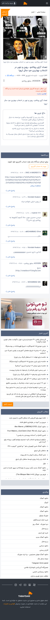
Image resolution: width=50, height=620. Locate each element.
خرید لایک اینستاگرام (40, 520)
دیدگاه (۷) (10, 75)
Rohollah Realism (34, 197)
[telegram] (20, 584)
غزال (44, 463)
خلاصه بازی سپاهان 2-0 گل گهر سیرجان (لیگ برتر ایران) (26, 379)
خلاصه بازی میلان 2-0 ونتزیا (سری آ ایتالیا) (30, 366)
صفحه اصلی (41, 12)
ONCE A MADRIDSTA (33, 173)
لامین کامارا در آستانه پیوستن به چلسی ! (31, 435)
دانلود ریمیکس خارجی (40, 572)
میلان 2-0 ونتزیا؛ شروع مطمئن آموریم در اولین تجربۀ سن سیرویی (25, 351)
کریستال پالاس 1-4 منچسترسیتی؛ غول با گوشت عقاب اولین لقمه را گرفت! (25, 340)
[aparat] (34, 584)
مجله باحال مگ (42, 559)
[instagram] (15, 584)
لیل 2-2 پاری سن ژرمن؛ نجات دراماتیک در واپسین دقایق (26, 383)
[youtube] (25, 584)
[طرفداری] (28, 3)
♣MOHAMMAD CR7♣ (33, 232)
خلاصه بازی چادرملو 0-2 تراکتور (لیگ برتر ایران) (29, 374)
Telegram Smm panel (40, 563)
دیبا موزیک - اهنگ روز (40, 524)
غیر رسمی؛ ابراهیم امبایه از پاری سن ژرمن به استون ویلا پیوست (26, 388)
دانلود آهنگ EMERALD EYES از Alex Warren (30, 427)
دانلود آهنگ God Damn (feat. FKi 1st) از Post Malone (26, 431)
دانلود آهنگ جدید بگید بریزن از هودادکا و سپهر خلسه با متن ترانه (24, 469)
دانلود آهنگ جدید (42, 537)
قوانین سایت (41, 94)
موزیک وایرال (43, 516)
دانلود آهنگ (44, 498)
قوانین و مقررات (9, 604)
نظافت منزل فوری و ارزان (39, 576)
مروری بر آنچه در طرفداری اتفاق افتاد (33, 422)
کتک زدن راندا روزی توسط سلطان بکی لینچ (31, 459)
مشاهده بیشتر (35, 186)
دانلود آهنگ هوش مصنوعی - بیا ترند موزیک (32, 554)
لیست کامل (8, 404)
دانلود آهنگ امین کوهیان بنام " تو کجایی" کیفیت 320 (27, 446)
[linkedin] (29, 584)
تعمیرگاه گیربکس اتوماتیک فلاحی (36, 567)
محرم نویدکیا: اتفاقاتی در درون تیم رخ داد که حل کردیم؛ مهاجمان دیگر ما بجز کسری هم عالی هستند (26, 395)
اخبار (32, 12)
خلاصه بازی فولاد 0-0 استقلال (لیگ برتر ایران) (30, 357)
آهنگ (46, 503)
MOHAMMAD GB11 (34, 282)
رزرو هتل (45, 529)
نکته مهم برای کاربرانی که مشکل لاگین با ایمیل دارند (27, 418)
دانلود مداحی (43, 546)
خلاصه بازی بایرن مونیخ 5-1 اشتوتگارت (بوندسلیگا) (28, 361)
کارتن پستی (44, 550)
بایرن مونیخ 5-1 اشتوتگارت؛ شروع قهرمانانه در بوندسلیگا (26, 346)
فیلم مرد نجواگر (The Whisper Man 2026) (31, 474)
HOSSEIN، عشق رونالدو (32, 263)
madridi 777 (36, 213)
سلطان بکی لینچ (40, 451)
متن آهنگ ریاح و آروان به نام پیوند (33, 455)
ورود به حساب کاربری (38, 166)
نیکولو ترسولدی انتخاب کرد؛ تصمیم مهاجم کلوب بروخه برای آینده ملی (25, 441)
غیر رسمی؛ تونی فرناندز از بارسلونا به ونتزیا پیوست (27, 370)
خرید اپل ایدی (43, 533)
